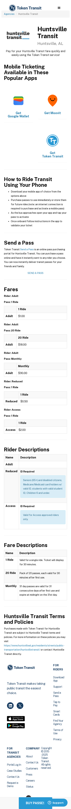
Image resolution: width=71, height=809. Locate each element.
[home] (25, 8)
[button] (59, 8)
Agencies (9, 14)
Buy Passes (35, 803)
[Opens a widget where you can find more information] (56, 803)
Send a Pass (27, 249)
